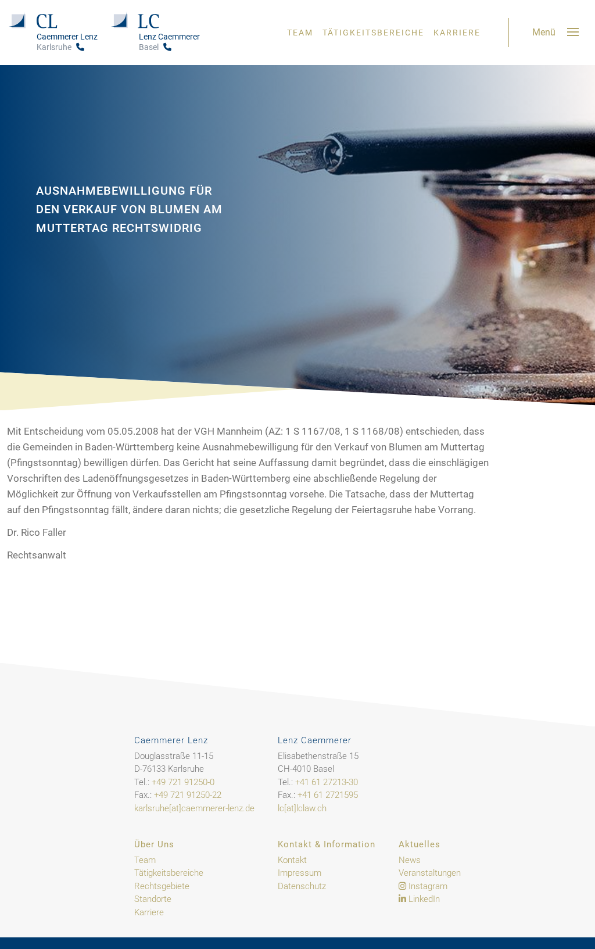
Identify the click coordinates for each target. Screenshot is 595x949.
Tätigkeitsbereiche (373, 32)
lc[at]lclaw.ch (302, 808)
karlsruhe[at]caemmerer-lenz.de (194, 808)
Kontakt (292, 860)
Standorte (152, 899)
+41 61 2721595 (328, 795)
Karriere (457, 32)
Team (300, 32)
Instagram (426, 886)
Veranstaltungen (430, 873)
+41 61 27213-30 (326, 782)
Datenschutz (302, 886)
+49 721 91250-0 (183, 782)
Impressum (299, 873)
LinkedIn (423, 899)
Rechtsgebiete (161, 886)
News (410, 860)
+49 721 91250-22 (187, 795)
